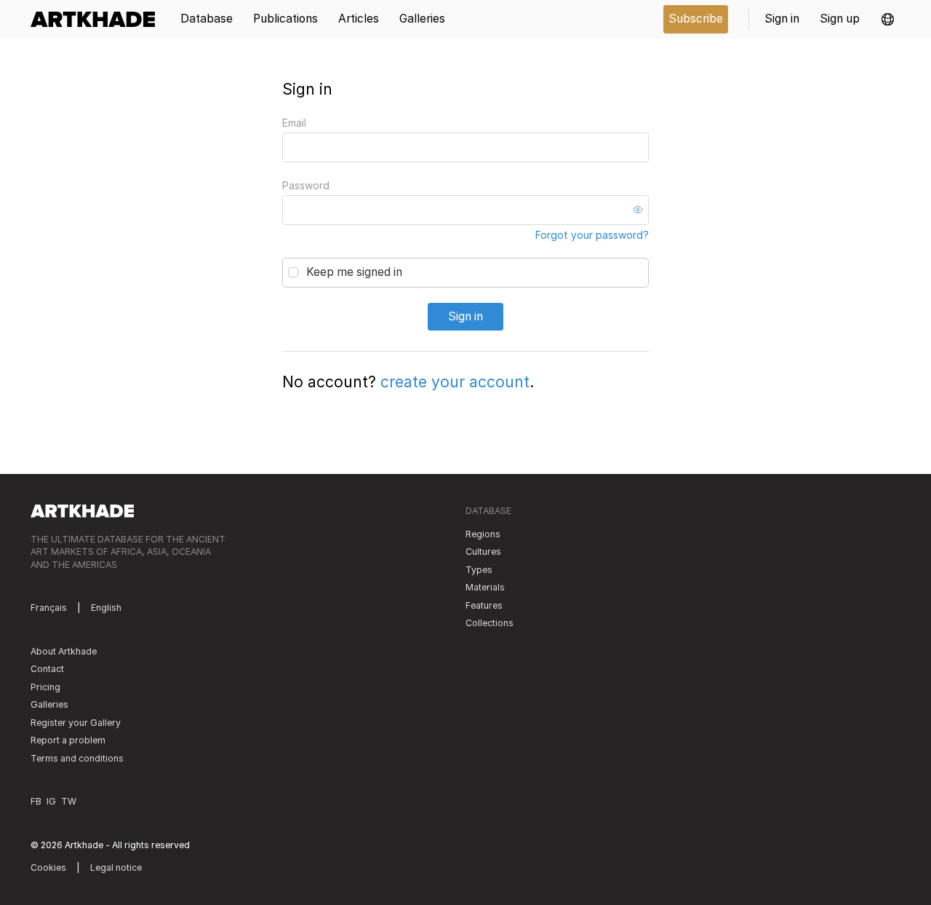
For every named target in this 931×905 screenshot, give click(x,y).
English (106, 607)
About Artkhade (64, 651)
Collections (490, 622)
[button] (887, 19)
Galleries (49, 704)
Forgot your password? (592, 235)
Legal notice (116, 867)
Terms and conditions (77, 758)
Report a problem (68, 740)
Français (49, 607)
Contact (47, 668)
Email (294, 122)
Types (479, 569)
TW (68, 801)
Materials (485, 587)
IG (51, 801)
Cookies (48, 867)
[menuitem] (98, 19)
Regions (483, 534)
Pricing (45, 686)
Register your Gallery (76, 722)
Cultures (483, 551)
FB (36, 801)
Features (484, 605)
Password (305, 185)
